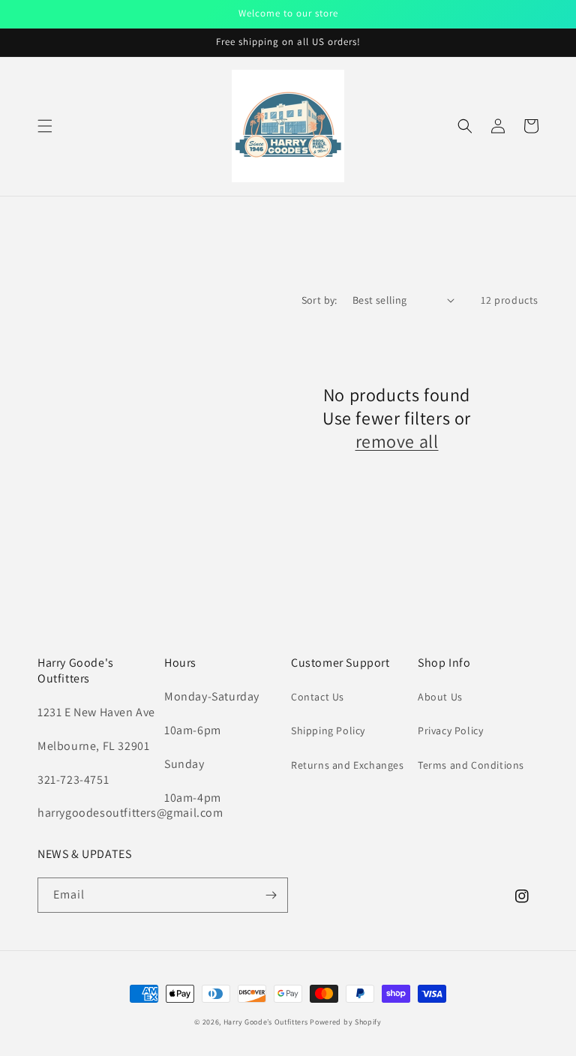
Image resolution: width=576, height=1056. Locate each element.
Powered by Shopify (346, 1022)
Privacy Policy (450, 730)
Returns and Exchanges (347, 765)
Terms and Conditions (471, 765)
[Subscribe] (270, 895)
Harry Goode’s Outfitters (266, 1022)
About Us (440, 697)
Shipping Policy (328, 730)
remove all (397, 441)
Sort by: (320, 300)
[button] (45, 126)
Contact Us (317, 697)
